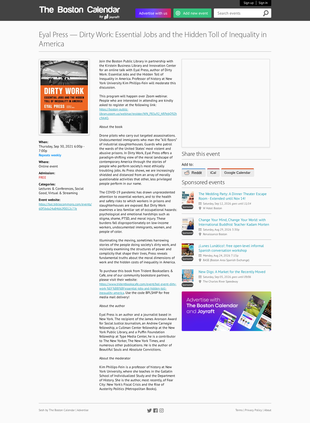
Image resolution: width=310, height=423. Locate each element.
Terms (239, 410)
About (267, 410)
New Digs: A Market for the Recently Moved (232, 271)
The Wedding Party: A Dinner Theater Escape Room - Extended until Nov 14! (233, 196)
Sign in (263, 3)
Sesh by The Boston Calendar (57, 410)
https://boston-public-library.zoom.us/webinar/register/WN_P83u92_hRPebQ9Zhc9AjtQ (138, 113)
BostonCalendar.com (79, 8)
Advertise (82, 410)
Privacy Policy (253, 410)
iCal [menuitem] (213, 172)
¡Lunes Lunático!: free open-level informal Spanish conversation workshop (231, 248)
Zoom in (64, 96)
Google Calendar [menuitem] (237, 172)
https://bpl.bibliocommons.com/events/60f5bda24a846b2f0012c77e (65, 206)
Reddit (197, 173)
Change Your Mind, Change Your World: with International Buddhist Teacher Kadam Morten (234, 222)
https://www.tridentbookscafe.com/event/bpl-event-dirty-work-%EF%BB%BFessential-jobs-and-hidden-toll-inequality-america (138, 288)
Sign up (249, 3)
